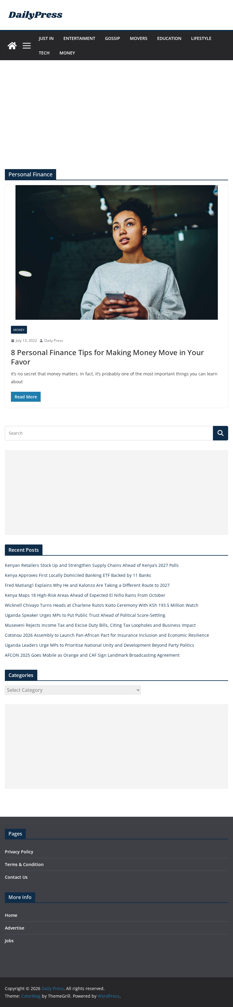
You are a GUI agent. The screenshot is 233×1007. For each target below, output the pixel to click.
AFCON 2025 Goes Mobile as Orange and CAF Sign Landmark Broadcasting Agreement (92, 655)
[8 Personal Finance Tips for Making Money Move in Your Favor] (116, 252)
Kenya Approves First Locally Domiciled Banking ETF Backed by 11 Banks (78, 575)
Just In (46, 38)
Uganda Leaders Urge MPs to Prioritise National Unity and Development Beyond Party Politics (99, 645)
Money (67, 53)
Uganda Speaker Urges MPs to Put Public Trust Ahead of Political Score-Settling (85, 615)
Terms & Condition (24, 864)
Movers (138, 38)
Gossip (112, 38)
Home (11, 915)
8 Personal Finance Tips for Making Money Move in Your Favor (107, 357)
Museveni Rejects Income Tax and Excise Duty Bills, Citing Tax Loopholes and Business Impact (100, 625)
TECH (44, 53)
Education (169, 38)
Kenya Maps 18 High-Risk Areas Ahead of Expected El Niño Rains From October (85, 595)
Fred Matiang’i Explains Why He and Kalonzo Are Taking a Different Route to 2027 (87, 585)
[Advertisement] (116, 123)
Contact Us (16, 877)
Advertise (14, 928)
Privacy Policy (19, 852)
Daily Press (53, 340)
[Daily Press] (12, 45)
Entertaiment (79, 38)
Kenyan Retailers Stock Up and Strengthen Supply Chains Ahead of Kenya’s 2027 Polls (92, 565)
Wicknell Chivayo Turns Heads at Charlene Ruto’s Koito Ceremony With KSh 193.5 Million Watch (101, 605)
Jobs (9, 940)
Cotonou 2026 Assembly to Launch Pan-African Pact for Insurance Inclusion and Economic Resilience (107, 635)
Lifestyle (201, 38)
